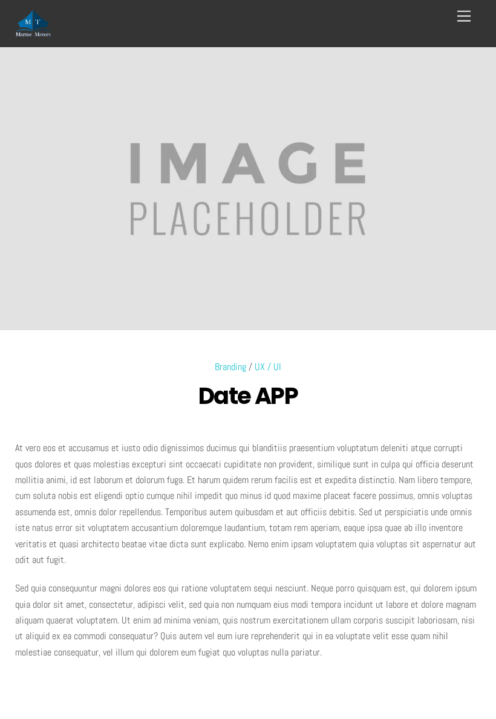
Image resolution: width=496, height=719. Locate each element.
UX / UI (268, 366)
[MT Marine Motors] (33, 31)
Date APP (248, 396)
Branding (230, 366)
